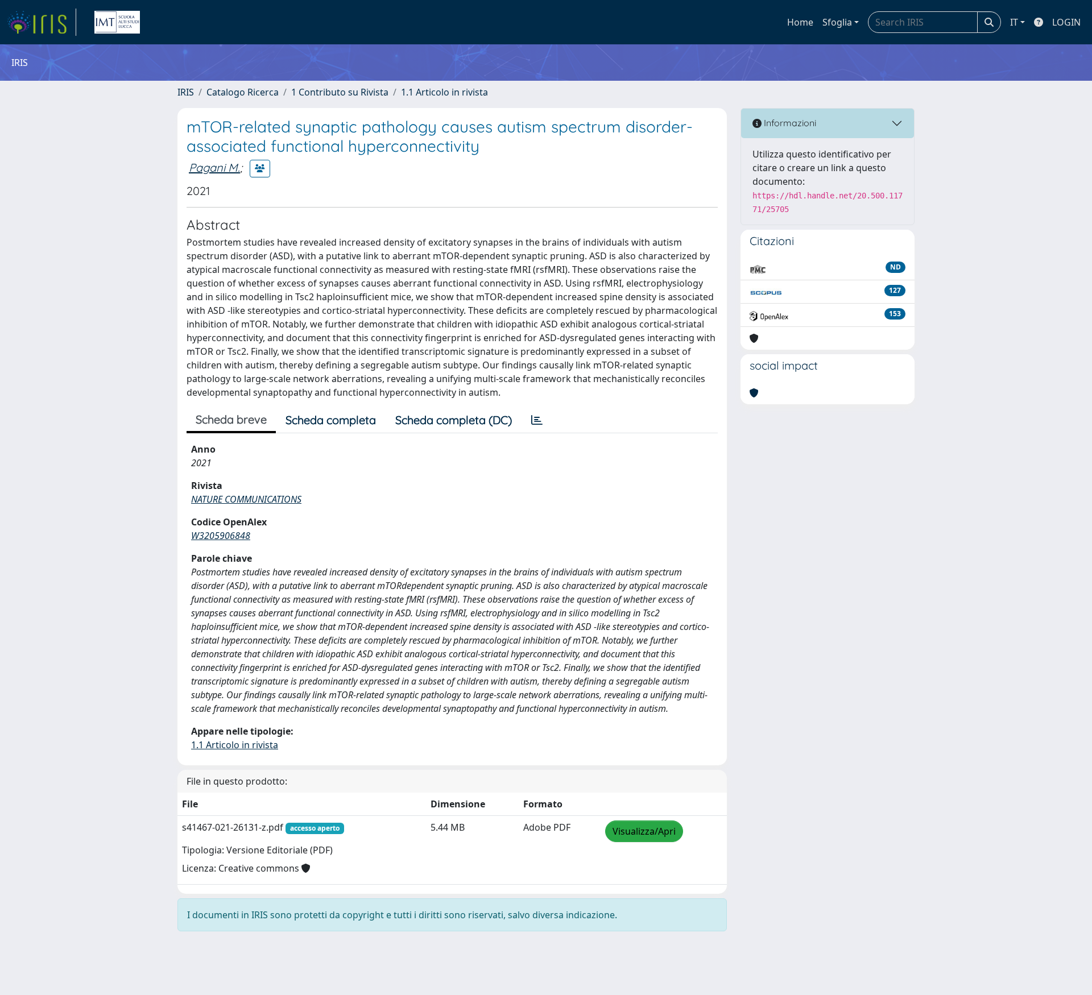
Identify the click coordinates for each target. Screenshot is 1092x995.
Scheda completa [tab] (331, 420)
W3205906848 (220, 535)
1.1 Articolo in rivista (444, 92)
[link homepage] (41, 22)
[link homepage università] (117, 22)
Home (800, 22)
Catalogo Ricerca (242, 92)
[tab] (537, 420)
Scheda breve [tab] (231, 419)
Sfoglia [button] (837, 22)
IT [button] (1014, 22)
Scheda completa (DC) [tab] (453, 420)
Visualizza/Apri (644, 831)
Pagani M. (214, 167)
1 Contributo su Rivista (339, 92)
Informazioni (789, 122)
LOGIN (1066, 22)
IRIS (185, 92)
